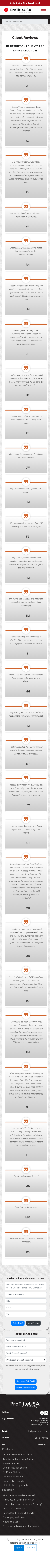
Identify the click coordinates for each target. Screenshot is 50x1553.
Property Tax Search (13, 1476)
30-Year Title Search (12, 1463)
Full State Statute (11, 1472)
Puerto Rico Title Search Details (18, 1512)
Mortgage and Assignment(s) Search (21, 1526)
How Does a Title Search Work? (18, 1499)
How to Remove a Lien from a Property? (22, 1504)
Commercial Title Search (15, 1467)
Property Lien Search (13, 1480)
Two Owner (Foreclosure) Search (19, 1458)
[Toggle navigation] (43, 10)
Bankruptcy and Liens (14, 1517)
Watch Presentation (25, 1387)
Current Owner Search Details (17, 1454)
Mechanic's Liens (11, 1521)
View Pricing (33, 1323)
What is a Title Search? (14, 1508)
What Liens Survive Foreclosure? (19, 1495)
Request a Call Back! (26, 1381)
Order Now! (18, 1323)
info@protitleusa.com (37, 1431)
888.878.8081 (41, 1437)
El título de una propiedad (16, 1485)
